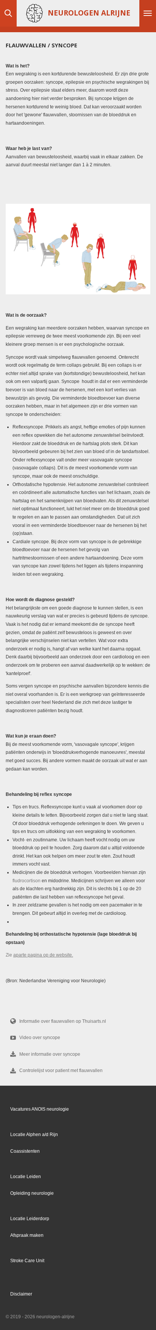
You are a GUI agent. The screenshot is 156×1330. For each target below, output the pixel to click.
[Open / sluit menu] (147, 13)
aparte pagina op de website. (43, 955)
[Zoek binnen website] (8, 13)
